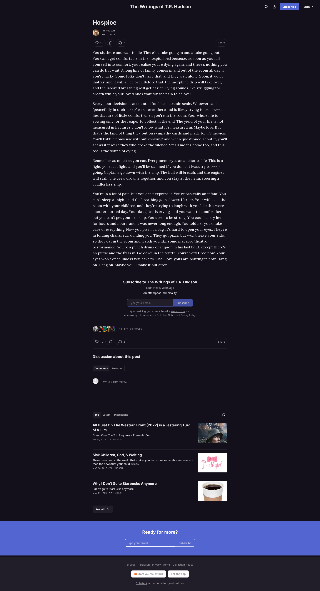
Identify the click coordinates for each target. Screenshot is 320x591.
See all (100, 509)
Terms (167, 564)
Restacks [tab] (117, 368)
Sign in (308, 7)
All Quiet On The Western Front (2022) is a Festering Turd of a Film (142, 427)
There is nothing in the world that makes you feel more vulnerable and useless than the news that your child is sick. (143, 462)
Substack (141, 583)
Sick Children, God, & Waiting (117, 455)
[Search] (266, 6)
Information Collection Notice (159, 315)
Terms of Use (178, 311)
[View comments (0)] (110, 43)
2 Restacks (136, 329)
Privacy (156, 564)
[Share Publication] (274, 6)
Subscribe (289, 7)
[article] (160, 434)
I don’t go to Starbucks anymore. (113, 489)
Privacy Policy (188, 315)
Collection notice (183, 564)
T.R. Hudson (108, 30)
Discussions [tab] (121, 414)
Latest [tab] (106, 414)
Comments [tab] (101, 368)
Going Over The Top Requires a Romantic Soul (122, 435)
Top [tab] (97, 414)
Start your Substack (150, 574)
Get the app (178, 574)
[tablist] (109, 368)
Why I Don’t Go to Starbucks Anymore (125, 483)
